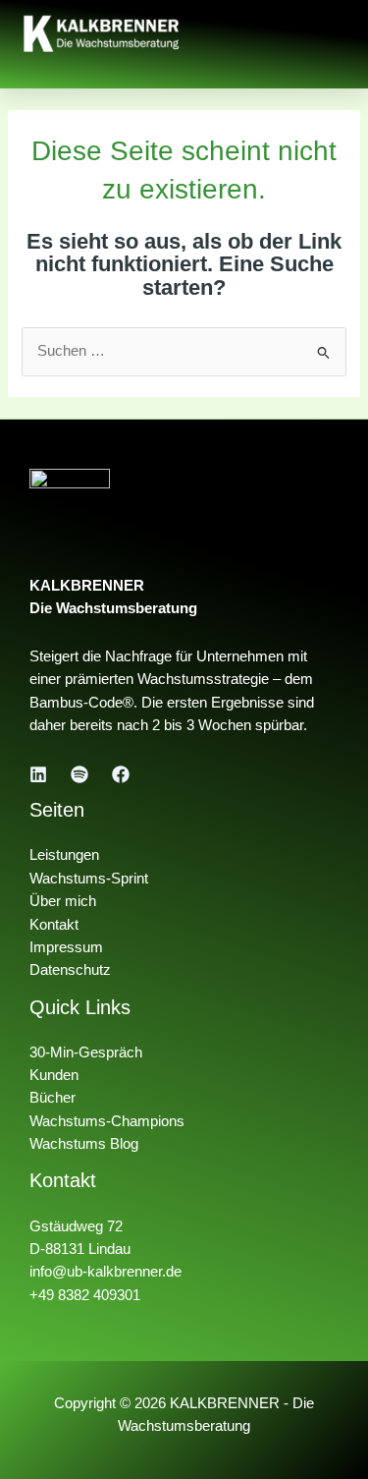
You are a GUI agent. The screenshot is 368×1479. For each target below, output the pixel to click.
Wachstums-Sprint (88, 878)
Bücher (52, 1098)
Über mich (62, 901)
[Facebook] (121, 774)
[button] (333, 33)
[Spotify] (79, 774)
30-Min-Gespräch (85, 1052)
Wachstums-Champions (106, 1121)
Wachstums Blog (83, 1144)
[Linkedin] (38, 774)
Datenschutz (70, 970)
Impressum (66, 947)
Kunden (54, 1075)
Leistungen (64, 855)
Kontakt (54, 925)
